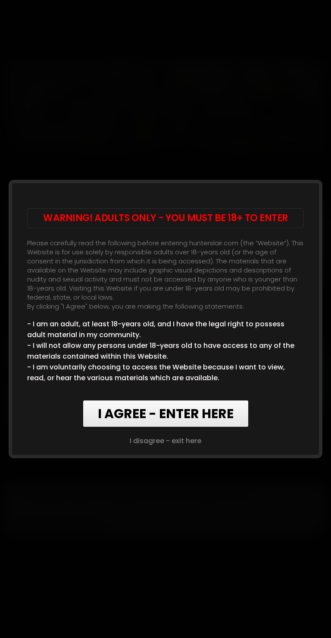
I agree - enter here (166, 413)
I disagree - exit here (165, 441)
